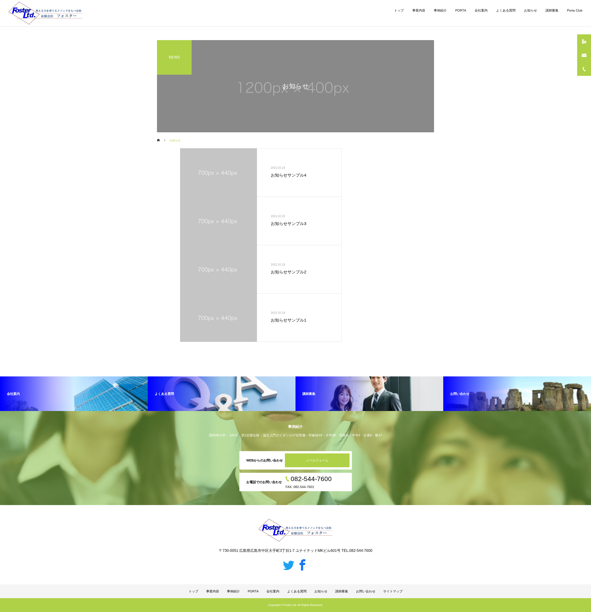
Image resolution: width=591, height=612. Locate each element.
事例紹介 (440, 10)
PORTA (460, 10)
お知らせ (530, 10)
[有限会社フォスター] (45, 13)
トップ (399, 10)
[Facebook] (302, 565)
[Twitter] (288, 565)
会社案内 (481, 10)
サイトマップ (393, 591)
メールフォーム (317, 460)
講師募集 (552, 10)
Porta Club (574, 10)
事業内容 (418, 10)
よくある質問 (506, 10)
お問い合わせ (365, 591)
